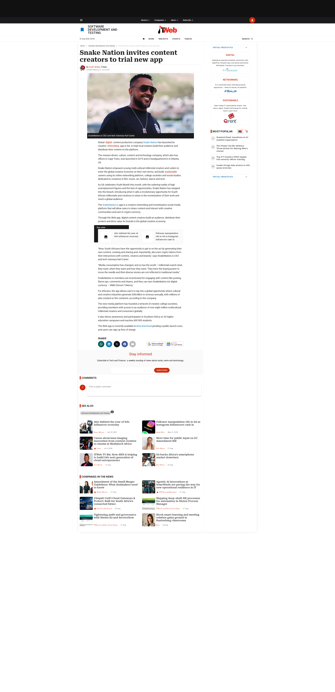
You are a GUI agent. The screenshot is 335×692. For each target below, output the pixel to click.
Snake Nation (150, 142)
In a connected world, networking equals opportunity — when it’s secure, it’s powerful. (230, 86)
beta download (144, 326)
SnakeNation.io (111, 204)
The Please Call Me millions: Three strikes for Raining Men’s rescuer (232, 148)
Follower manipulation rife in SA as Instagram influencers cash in (167, 236)
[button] (81, 20)
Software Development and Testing (102, 46)
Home (82, 46)
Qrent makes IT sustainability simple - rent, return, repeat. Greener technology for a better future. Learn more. (230, 108)
